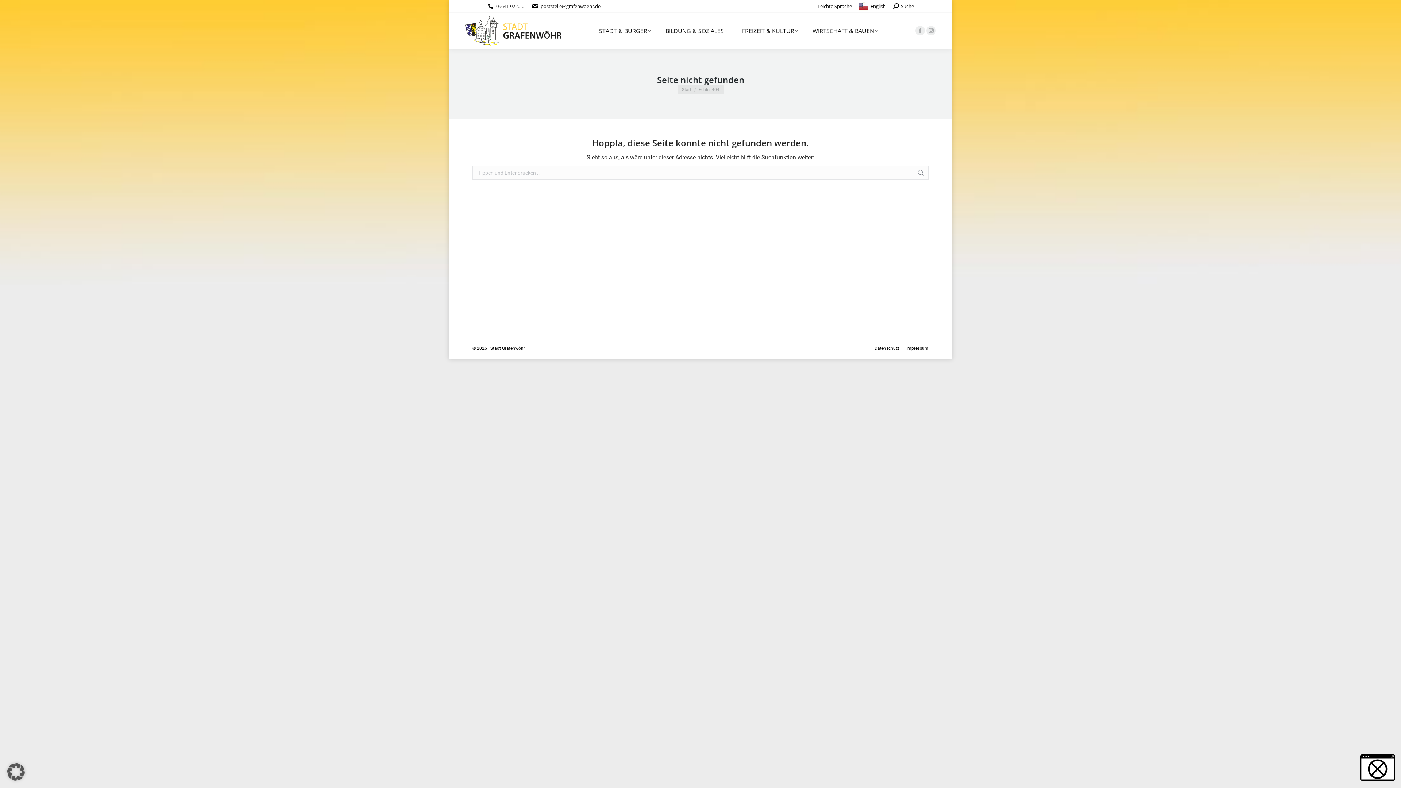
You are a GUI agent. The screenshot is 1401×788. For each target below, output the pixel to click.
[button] (16, 772)
